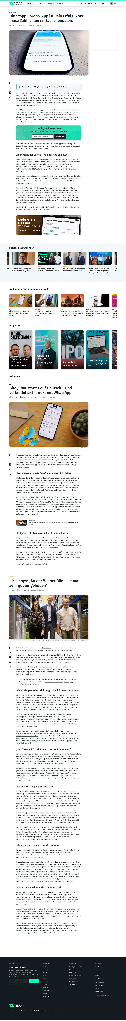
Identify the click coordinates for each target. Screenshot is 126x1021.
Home (29, 3)
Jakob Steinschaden (18, 25)
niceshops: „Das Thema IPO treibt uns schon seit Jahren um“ (49, 270)
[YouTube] (92, 3)
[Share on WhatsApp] (10, 97)
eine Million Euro (29, 105)
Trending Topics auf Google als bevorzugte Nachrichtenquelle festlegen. (45, 87)
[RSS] (103, 3)
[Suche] (107, 3)
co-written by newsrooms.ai (30, 397)
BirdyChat (59, 455)
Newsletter (59, 3)
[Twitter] (81, 3)
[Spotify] (99, 3)
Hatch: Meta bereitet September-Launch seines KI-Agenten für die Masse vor (97, 313)
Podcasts (51, 3)
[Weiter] (119, 264)
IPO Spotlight (29, 667)
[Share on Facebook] (10, 83)
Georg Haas (15, 397)
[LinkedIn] (89, 3)
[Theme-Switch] (113, 3)
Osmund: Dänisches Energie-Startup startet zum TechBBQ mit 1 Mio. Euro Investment (72, 313)
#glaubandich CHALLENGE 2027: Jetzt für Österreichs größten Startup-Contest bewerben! (99, 271)
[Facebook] (77, 3)
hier (46, 564)
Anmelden (60, 136)
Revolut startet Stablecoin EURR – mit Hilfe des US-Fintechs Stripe (46, 313)
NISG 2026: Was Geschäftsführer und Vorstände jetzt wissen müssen (74, 271)
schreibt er (27, 122)
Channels (40, 3)
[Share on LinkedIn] (10, 92)
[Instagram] (85, 3)
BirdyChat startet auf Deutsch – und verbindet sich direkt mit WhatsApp (20, 313)
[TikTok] (96, 3)
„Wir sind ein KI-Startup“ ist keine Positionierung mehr (21, 270)
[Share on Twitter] (10, 87)
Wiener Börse (16, 590)
